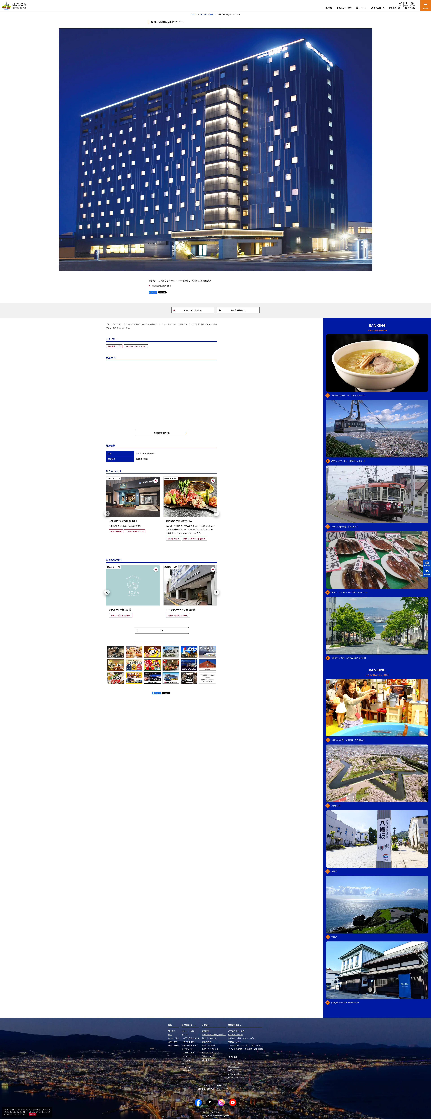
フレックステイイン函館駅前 (180, 609)
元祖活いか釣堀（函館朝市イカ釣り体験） (348, 740)
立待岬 (334, 937)
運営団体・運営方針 (206, 1089)
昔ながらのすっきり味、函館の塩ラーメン (348, 395)
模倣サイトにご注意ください (215, 1085)
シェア (153, 292)
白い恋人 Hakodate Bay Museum (345, 1002)
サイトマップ (222, 1089)
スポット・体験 (207, 14)
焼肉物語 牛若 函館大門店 (179, 520)
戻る (161, 630)
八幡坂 (334, 871)
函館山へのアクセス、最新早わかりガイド (348, 461)
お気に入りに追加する (193, 310)
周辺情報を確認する (162, 433)
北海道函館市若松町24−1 (161, 286)
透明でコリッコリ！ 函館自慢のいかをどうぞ (349, 592)
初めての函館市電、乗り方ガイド (344, 526)
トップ (193, 14)
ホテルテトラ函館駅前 (120, 609)
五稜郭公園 (335, 805)
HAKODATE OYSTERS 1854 (123, 520)
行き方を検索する (238, 310)
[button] (107, 513)
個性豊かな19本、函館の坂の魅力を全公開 (348, 658)
